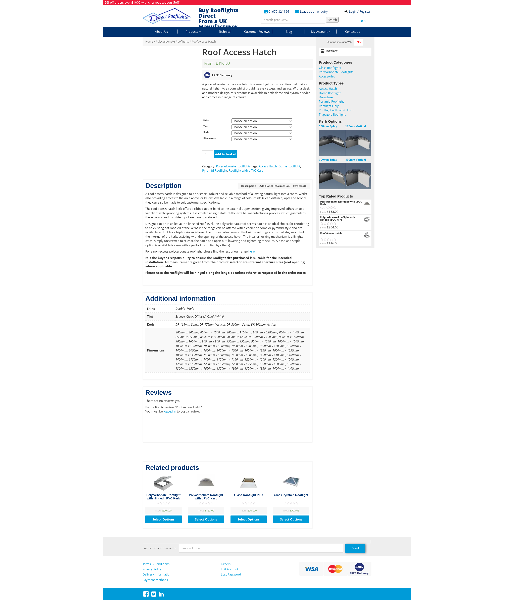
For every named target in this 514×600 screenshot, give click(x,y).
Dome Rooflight (289, 166)
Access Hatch (268, 166)
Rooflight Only (329, 106)
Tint (205, 125)
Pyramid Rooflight (214, 170)
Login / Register (359, 11)
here (251, 251)
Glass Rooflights (330, 68)
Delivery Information (157, 574)
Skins (206, 119)
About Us (161, 32)
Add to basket (225, 154)
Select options (163, 519)
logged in (169, 411)
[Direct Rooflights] (169, 16)
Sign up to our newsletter (160, 548)
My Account (319, 32)
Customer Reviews (257, 32)
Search (332, 20)
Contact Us (352, 32)
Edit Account (229, 569)
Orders (225, 564)
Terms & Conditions (156, 564)
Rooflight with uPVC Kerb (246, 170)
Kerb (206, 131)
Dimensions (209, 138)
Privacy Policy (152, 569)
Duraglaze (326, 97)
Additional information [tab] (274, 186)
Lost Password (231, 574)
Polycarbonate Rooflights (172, 41)
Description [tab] (248, 186)
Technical (225, 32)
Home (149, 41)
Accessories (327, 76)
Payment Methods (155, 580)
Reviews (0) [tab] (300, 186)
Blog (289, 32)
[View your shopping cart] (352, 21)
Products (192, 32)
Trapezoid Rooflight (332, 114)
